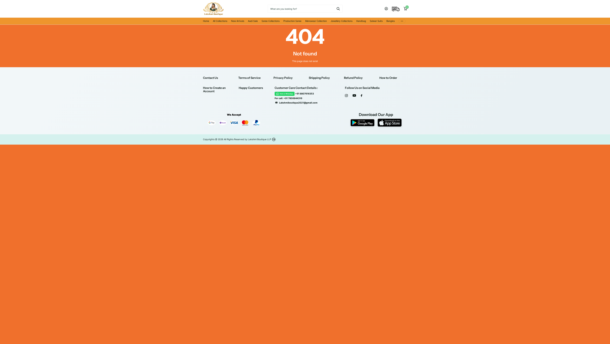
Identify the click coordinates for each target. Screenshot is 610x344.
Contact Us (210, 78)
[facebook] (361, 95)
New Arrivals (237, 21)
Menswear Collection (316, 21)
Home (206, 21)
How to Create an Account (214, 89)
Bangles (390, 21)
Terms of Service (249, 78)
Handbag (361, 21)
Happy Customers (251, 88)
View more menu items (402, 21)
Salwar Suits (376, 21)
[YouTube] (354, 95)
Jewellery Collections (341, 21)
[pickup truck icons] (396, 8)
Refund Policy (353, 78)
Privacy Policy (283, 78)
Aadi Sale (253, 21)
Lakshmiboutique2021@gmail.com (298, 102)
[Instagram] (346, 95)
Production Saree (292, 21)
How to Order (388, 78)
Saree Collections (271, 21)
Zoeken (338, 9)
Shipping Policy (319, 78)
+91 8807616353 (304, 93)
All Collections (220, 21)
